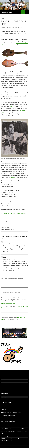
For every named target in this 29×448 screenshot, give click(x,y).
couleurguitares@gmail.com (8, 303)
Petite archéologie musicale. (8, 415)
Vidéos (2, 378)
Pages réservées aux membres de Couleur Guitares (14, 386)
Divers (2, 18)
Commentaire (9, 426)
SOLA (2, 426)
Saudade (12, 177)
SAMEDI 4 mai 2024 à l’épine (21, 436)
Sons (2, 381)
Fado (11, 106)
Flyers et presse (5, 384)
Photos (3, 375)
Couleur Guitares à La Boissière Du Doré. (11, 407)
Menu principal (27, 12)
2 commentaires (18, 27)
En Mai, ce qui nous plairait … (8, 228)
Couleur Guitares (6, 12)
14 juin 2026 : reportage (7, 409)
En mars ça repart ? (6, 222)
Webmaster (10, 27)
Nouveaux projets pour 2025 (17, 428)
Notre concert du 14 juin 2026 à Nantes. (11, 412)
